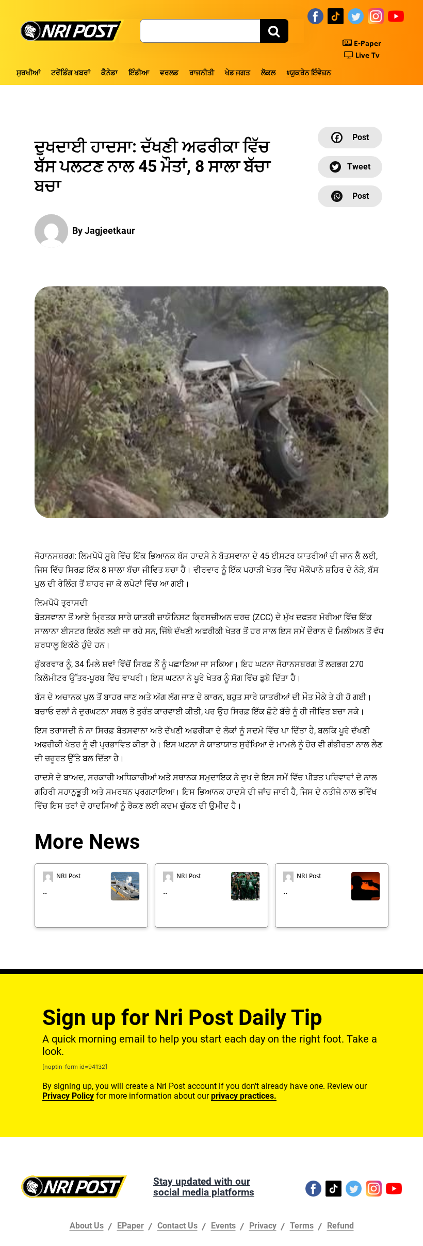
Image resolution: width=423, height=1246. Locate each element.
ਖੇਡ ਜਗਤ (237, 73)
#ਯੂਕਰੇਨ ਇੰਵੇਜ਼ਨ (308, 73)
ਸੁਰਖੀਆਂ (28, 73)
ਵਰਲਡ (169, 73)
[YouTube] (396, 16)
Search (274, 31)
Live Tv (366, 56)
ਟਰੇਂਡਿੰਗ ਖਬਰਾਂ (70, 73)
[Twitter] (356, 16)
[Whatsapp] (350, 196)
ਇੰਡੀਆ (138, 73)
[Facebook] (315, 16)
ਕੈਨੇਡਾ (109, 73)
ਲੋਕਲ (268, 73)
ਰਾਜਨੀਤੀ (201, 73)
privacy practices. (243, 1096)
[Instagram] (376, 16)
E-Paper (366, 44)
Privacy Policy (68, 1096)
